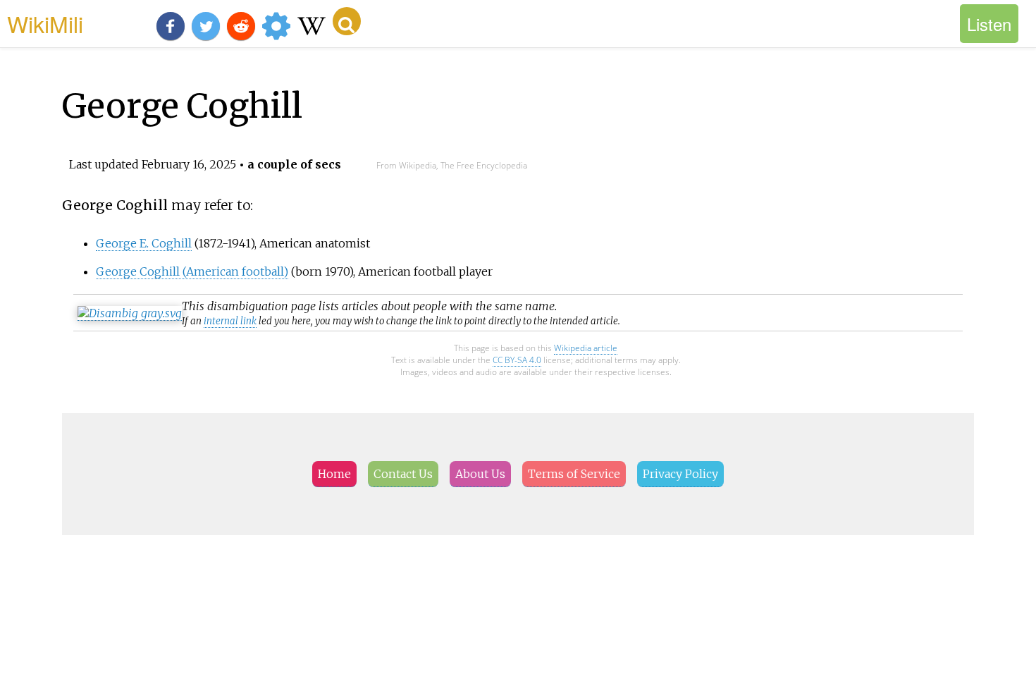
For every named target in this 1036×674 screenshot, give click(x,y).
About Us (480, 474)
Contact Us (403, 474)
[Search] (347, 21)
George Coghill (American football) (192, 271)
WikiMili (45, 23)
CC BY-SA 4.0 (517, 360)
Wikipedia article (585, 348)
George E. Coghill (144, 243)
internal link (230, 321)
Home (334, 474)
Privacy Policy (680, 474)
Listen (989, 23)
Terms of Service (574, 474)
